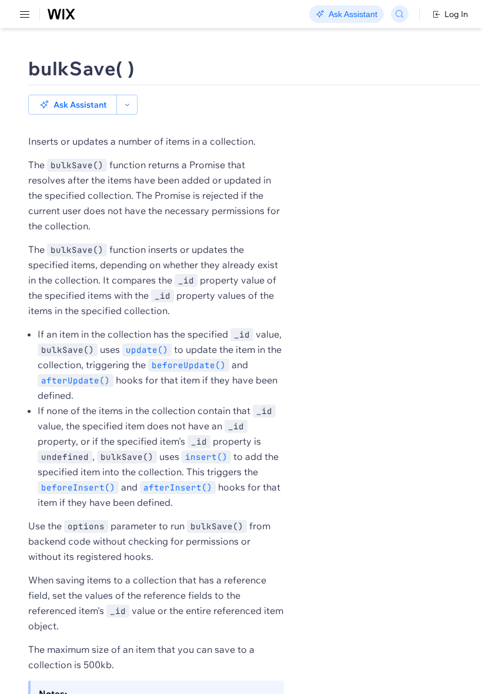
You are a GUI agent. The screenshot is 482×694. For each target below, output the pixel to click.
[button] (72, 104)
